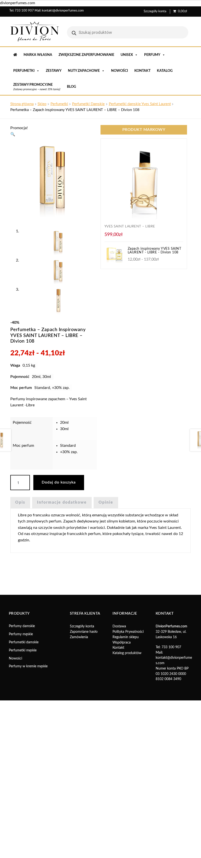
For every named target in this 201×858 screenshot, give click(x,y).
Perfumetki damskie (23, 642)
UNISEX (127, 55)
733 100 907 (24, 10)
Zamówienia (79, 637)
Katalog (165, 71)
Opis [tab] (20, 502)
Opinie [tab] (106, 502)
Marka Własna (38, 55)
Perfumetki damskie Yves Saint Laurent (140, 104)
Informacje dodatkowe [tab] (62, 502)
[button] (12, 134)
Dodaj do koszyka (59, 482)
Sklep (42, 104)
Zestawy (54, 71)
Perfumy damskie (22, 626)
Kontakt (142, 71)
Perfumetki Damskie (88, 104)
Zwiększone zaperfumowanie (86, 55)
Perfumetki (59, 104)
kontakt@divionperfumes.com (63, 10)
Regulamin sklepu (126, 637)
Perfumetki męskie (23, 650)
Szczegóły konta (155, 11)
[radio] (77, 423)
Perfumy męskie (21, 634)
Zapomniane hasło (84, 632)
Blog (71, 86)
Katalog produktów (127, 653)
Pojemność (22, 422)
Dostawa (119, 626)
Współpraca (122, 642)
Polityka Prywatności (128, 632)
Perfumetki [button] (24, 71)
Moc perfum (23, 446)
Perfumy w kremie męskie (28, 666)
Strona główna (22, 104)
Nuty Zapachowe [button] (84, 71)
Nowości (119, 71)
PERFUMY (152, 55)
